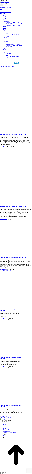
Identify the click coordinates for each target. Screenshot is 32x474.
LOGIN (3, 9)
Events (5, 66)
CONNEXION (5, 13)
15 (7, 417)
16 (8, 417)
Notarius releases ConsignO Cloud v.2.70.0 (13, 134)
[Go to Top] (16, 470)
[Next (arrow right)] (2, 473)
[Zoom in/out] (5, 472)
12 (3, 417)
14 (6, 417)
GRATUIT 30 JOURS (5, 12)
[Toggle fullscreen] (3, 472)
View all (2, 66)
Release (12, 66)
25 (10, 417)
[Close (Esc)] (0, 472)
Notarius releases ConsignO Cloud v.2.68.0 (13, 257)
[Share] (2, 472)
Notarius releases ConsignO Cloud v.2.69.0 (13, 206)
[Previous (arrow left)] (0, 473)
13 (4, 417)
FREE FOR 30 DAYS (5, 8)
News (8, 66)
